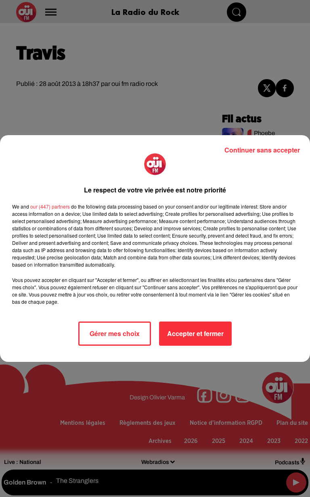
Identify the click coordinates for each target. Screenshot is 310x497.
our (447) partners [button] (50, 206)
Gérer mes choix (115, 333)
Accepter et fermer (195, 333)
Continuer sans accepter (262, 150)
